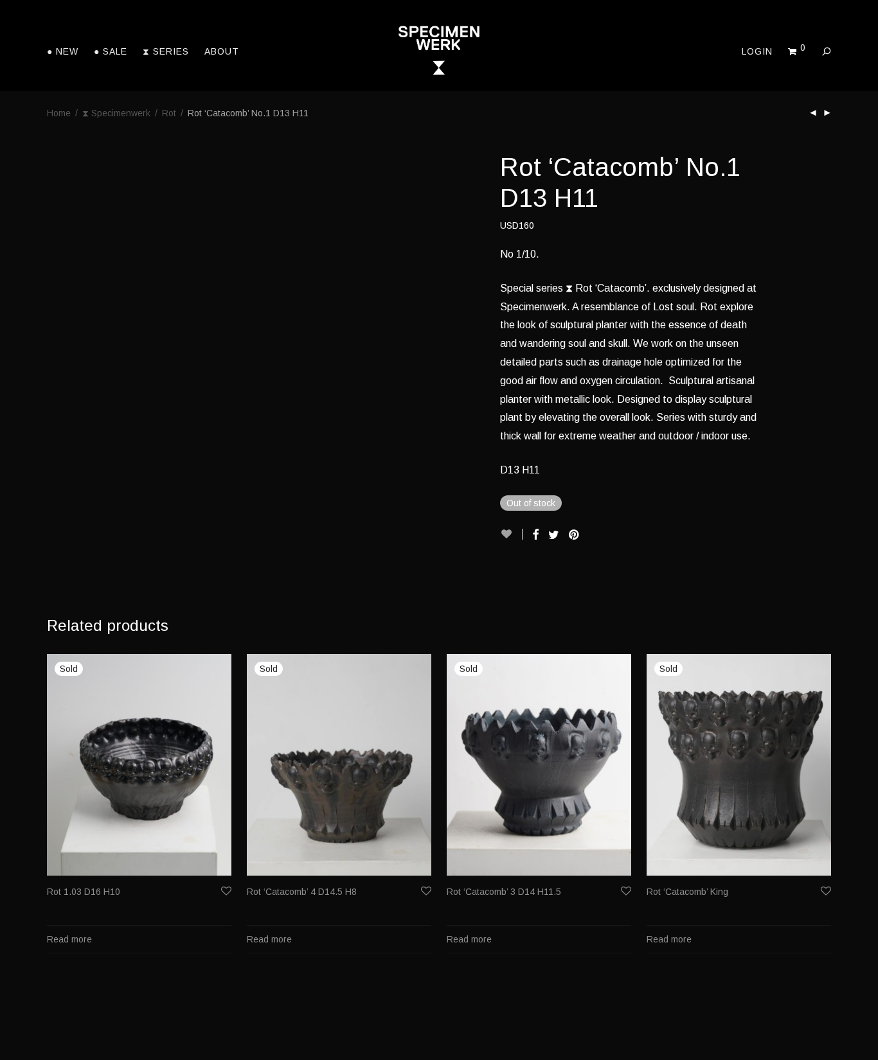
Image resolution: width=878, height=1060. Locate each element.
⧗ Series (166, 51)
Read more (69, 939)
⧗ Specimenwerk (116, 113)
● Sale (110, 51)
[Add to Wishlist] (511, 534)
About (221, 51)
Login (757, 51)
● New (62, 51)
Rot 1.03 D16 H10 (83, 892)
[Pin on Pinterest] (574, 535)
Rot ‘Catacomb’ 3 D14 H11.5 (504, 892)
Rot (169, 113)
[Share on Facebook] (535, 535)
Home (59, 113)
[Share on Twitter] (553, 535)
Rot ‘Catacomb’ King (687, 892)
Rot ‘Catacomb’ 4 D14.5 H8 (302, 892)
